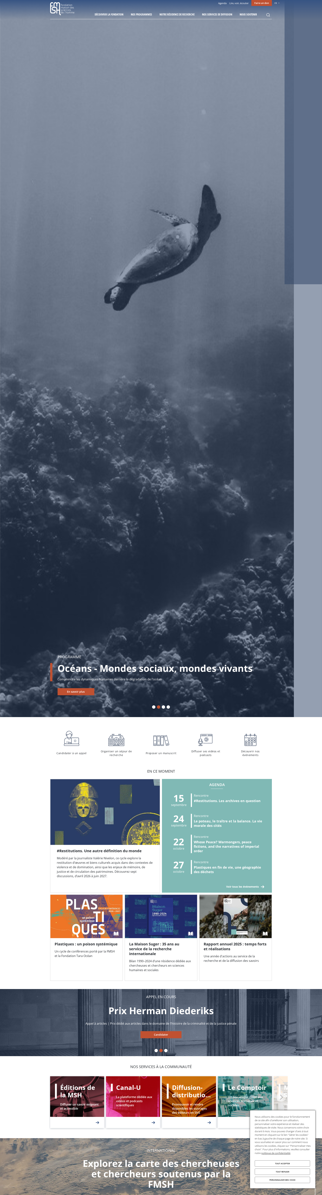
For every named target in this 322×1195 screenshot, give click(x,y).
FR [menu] (275, 3)
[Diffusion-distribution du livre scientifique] (189, 1102)
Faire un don (261, 3)
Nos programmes (141, 14)
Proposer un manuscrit (161, 743)
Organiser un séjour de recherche (116, 743)
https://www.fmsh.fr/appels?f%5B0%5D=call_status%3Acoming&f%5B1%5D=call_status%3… (161, 1035)
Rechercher (268, 15)
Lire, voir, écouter (239, 3)
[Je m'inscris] (105, 835)
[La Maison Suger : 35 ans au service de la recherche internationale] (161, 938)
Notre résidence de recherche (177, 14)
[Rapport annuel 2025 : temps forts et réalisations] (235, 938)
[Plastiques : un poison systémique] (86, 938)
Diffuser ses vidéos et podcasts (205, 743)
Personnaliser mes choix (282, 1180)
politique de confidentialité (275, 1153)
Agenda (222, 3)
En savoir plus (76, 691)
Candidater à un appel (71, 743)
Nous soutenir (248, 14)
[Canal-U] (133, 1102)
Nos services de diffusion (217, 14)
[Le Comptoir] (245, 1102)
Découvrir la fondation (109, 14)
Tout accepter (282, 1163)
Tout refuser (282, 1171)
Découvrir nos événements (250, 743)
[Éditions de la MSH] (77, 1102)
